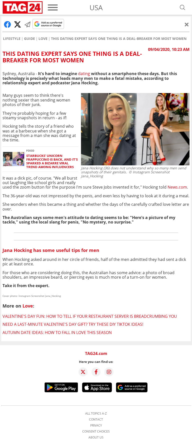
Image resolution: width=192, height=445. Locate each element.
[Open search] (182, 7)
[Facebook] (96, 371)
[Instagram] (109, 371)
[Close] (187, 24)
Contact (96, 419)
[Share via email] (27, 24)
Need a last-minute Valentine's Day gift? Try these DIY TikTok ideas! (72, 324)
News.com (177, 187)
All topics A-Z (96, 413)
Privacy (96, 425)
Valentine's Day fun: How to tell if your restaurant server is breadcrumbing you (89, 316)
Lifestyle (11, 39)
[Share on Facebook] (7, 24)
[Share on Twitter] (17, 24)
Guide (29, 39)
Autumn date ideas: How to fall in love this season (57, 332)
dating (84, 73)
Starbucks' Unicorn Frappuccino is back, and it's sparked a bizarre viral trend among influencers (52, 161)
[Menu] (53, 7)
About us (96, 437)
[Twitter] (83, 371)
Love (43, 39)
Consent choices (96, 431)
